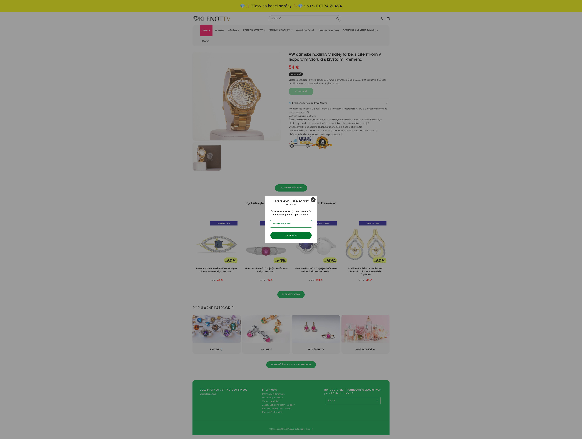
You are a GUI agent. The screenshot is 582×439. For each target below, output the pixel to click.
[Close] (313, 199)
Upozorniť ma (291, 235)
